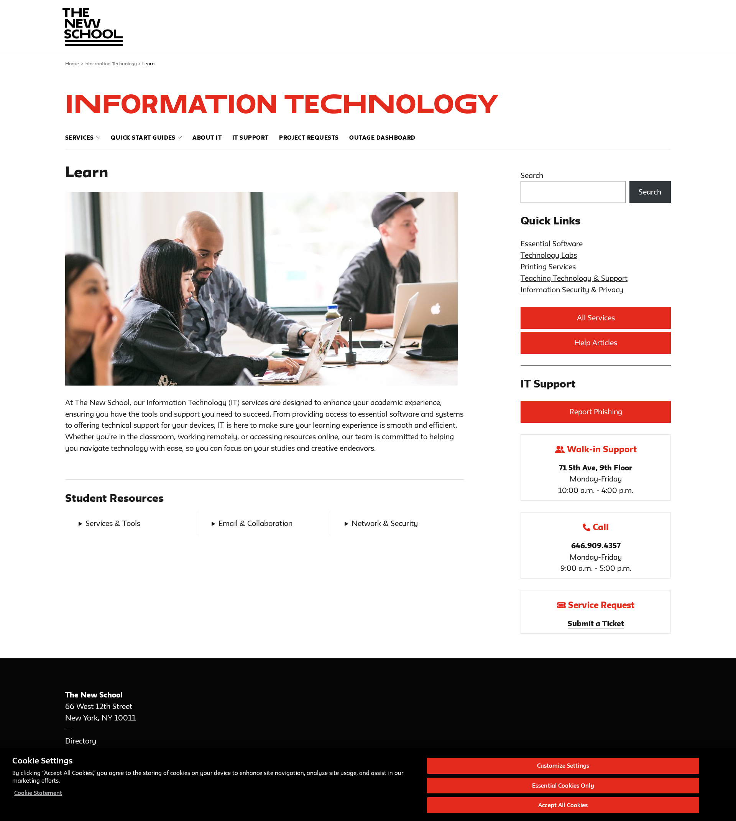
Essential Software (552, 243)
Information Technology (110, 63)
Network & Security (385, 523)
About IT (207, 137)
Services (79, 137)
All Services (596, 317)
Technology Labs (549, 255)
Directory (80, 741)
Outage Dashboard (382, 137)
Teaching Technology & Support (574, 278)
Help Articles (595, 342)
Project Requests (309, 137)
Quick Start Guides (143, 137)
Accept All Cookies (563, 805)
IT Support (250, 137)
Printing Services (548, 266)
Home (72, 63)
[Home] (93, 27)
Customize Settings (563, 765)
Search (532, 175)
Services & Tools (112, 523)
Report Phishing (596, 411)
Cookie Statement (38, 793)
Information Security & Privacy (572, 289)
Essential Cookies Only (563, 785)
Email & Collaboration (255, 523)
